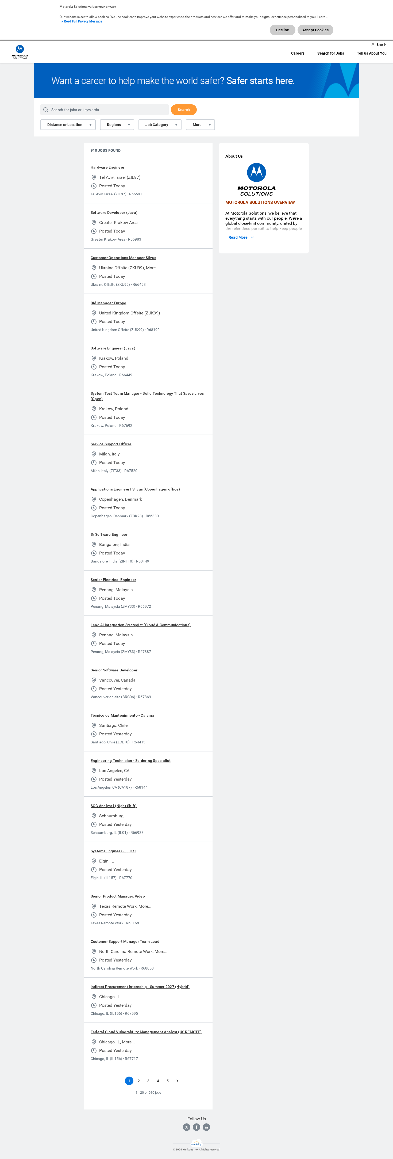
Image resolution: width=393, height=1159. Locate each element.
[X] (186, 1127)
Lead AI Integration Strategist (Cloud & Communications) (141, 625)
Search (184, 110)
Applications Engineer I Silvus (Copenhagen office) (135, 489)
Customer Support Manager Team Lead (125, 941)
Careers (298, 53)
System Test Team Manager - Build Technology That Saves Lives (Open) (147, 396)
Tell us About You (372, 53)
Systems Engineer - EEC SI (113, 851)
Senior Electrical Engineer (113, 579)
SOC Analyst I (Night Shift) (114, 806)
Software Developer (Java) (114, 212)
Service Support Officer (111, 444)
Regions (114, 125)
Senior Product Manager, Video (118, 896)
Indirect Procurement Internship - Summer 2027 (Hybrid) (140, 987)
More (197, 125)
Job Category (156, 125)
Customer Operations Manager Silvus (123, 258)
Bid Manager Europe (108, 303)
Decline (282, 30)
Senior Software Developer (114, 670)
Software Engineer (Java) (113, 348)
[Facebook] (196, 1127)
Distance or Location (64, 125)
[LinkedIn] (206, 1127)
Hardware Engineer (107, 167)
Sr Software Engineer (109, 534)
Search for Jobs (330, 53)
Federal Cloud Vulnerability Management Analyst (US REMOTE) (146, 1032)
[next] (177, 1081)
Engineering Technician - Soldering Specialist (131, 760)
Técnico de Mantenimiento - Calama (122, 715)
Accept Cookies (315, 30)
